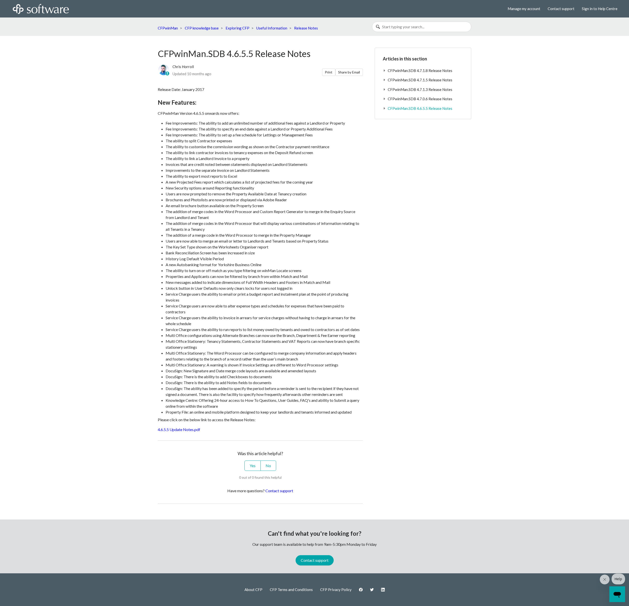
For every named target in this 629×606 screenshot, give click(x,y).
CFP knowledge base (202, 28)
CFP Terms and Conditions (291, 589)
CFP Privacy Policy (336, 589)
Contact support (561, 8)
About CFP (253, 589)
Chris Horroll (183, 66)
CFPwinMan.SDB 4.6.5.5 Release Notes (420, 108)
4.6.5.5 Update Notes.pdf (179, 429)
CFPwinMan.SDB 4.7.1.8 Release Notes (420, 70)
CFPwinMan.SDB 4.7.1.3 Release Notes (420, 89)
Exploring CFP (237, 28)
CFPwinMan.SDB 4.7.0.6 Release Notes (420, 99)
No (268, 465)
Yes (253, 465)
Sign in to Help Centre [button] (599, 8)
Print (328, 72)
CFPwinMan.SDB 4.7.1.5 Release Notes (420, 80)
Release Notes (306, 28)
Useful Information (271, 28)
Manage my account (524, 8)
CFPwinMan (168, 28)
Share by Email (349, 72)
